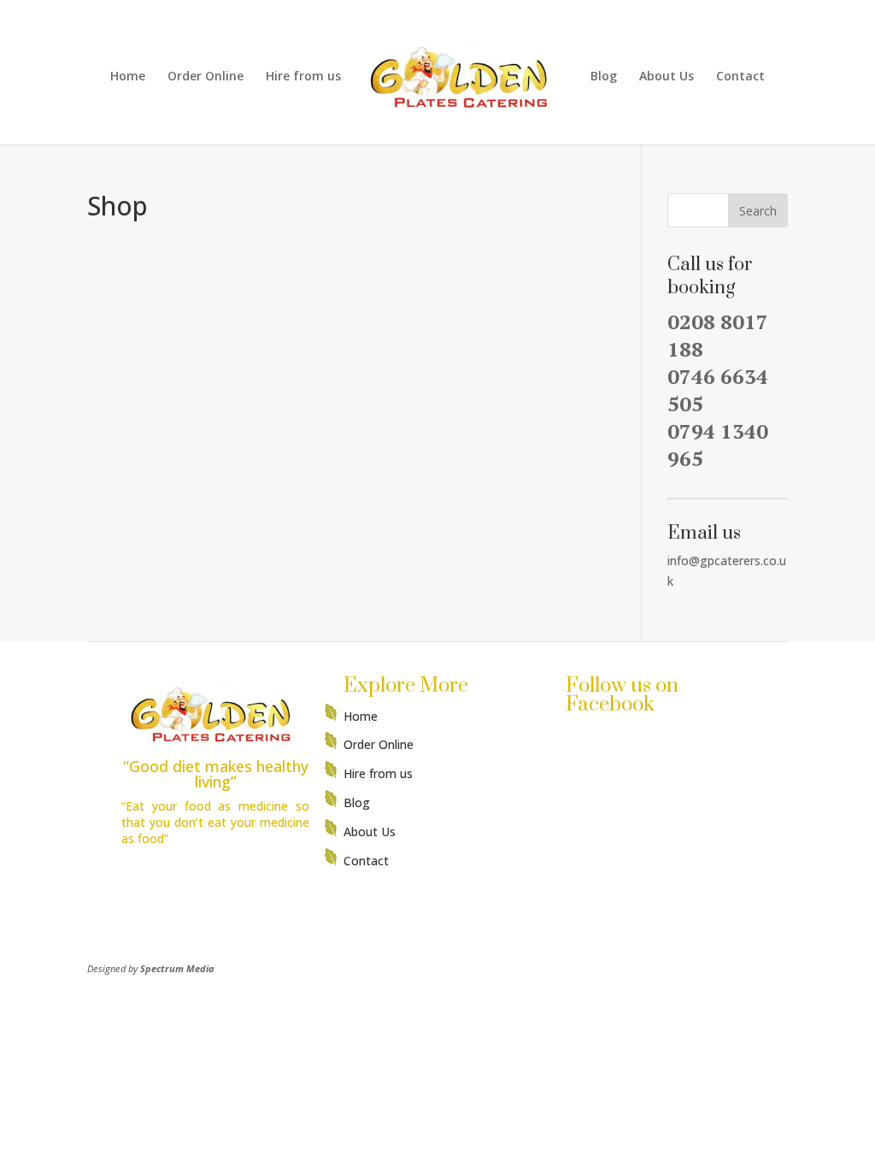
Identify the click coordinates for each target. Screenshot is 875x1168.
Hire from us (303, 77)
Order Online (205, 77)
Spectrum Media (177, 968)
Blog (603, 77)
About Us (666, 77)
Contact (740, 77)
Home (127, 77)
